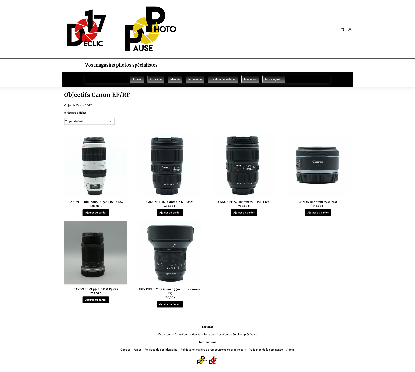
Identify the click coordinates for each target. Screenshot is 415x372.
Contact (125, 350)
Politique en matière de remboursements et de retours (213, 350)
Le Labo (209, 334)
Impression (195, 79)
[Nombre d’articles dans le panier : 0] (342, 29)
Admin (290, 350)
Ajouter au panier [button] (95, 212)
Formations (182, 334)
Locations (223, 334)
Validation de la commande (266, 350)
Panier (137, 350)
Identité (175, 79)
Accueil (137, 79)
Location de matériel (222, 79)
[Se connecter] (349, 29)
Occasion (156, 79)
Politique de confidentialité (161, 350)
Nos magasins (273, 79)
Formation (250, 79)
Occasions (165, 334)
